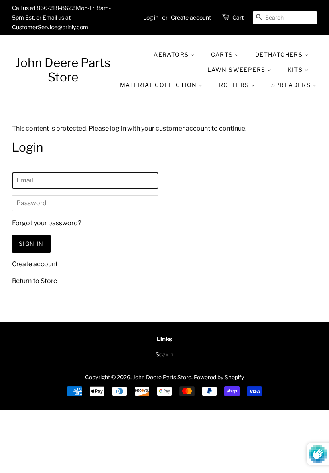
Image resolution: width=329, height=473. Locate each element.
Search (164, 354)
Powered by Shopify (219, 377)
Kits (296, 69)
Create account (191, 17)
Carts (223, 54)
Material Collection (159, 84)
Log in (150, 17)
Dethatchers (280, 54)
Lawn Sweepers (237, 69)
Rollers (235, 84)
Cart (238, 17)
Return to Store (34, 281)
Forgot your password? (46, 223)
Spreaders (292, 84)
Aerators (172, 54)
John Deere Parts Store (62, 69)
